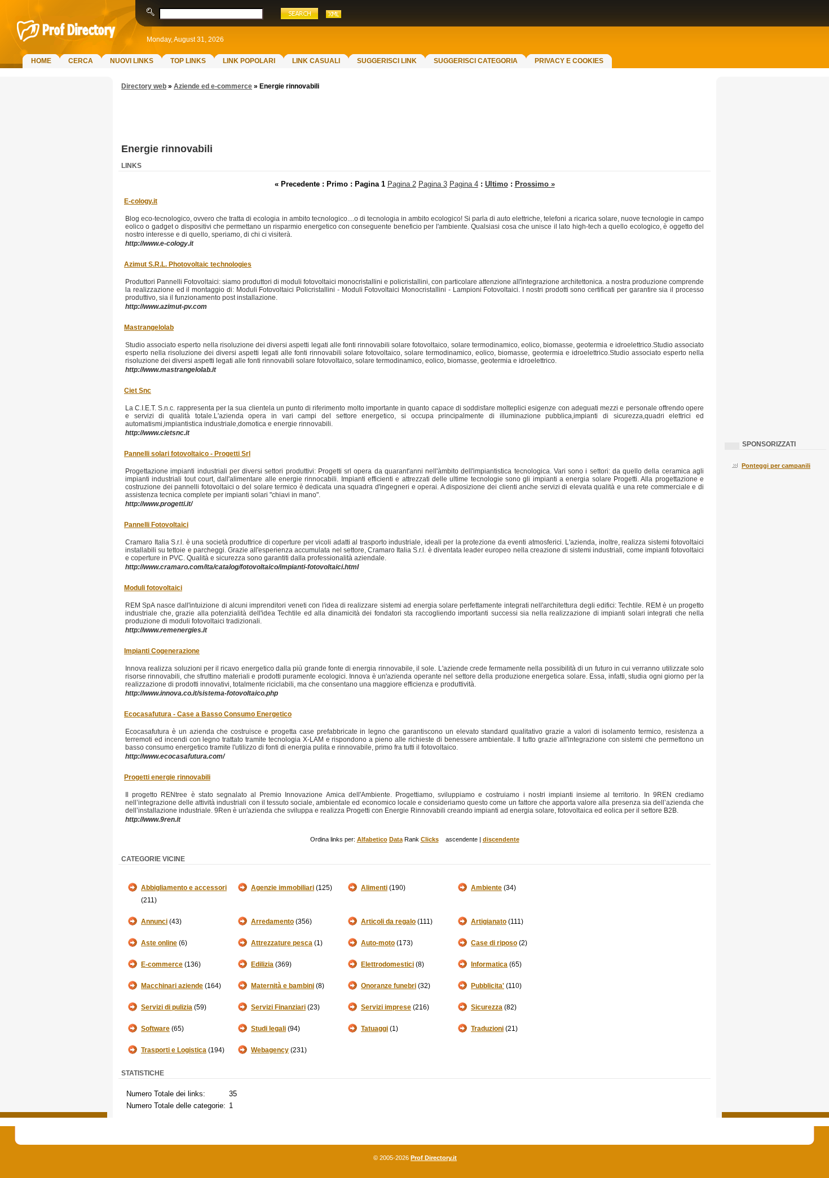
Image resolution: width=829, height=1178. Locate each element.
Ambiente (486, 888)
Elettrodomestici (387, 964)
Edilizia (262, 964)
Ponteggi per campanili (776, 465)
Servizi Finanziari (278, 1007)
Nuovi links (131, 61)
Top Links (188, 61)
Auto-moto (378, 943)
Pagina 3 (432, 184)
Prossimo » (535, 184)
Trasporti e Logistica (173, 1050)
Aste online (159, 943)
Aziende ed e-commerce (213, 86)
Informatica (489, 964)
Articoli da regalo (388, 921)
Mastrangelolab (149, 327)
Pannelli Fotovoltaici (156, 525)
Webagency (270, 1050)
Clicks (430, 839)
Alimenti (374, 888)
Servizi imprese (386, 1007)
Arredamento (272, 921)
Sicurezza (486, 1007)
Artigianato (488, 921)
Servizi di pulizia (166, 1007)
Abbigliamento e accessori (184, 888)
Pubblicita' (487, 986)
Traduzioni (487, 1029)
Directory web (143, 86)
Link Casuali (316, 61)
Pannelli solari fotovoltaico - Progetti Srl (187, 454)
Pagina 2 (401, 184)
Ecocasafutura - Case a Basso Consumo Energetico (208, 714)
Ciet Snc (137, 391)
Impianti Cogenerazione (162, 651)
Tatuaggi (374, 1029)
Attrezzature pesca (281, 943)
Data (396, 839)
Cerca (80, 61)
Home (41, 61)
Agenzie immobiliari (282, 888)
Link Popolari (249, 61)
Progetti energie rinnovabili (167, 777)
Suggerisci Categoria (476, 61)
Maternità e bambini (282, 986)
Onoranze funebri (388, 986)
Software (155, 1029)
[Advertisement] (53, 263)
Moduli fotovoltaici (153, 588)
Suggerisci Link (387, 61)
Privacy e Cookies (569, 61)
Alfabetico (372, 839)
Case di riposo (494, 943)
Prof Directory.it (434, 1157)
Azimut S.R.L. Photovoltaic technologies (188, 264)
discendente (501, 839)
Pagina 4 (463, 184)
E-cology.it (140, 201)
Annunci (154, 921)
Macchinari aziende (172, 986)
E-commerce (162, 964)
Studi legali (268, 1029)
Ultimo (496, 184)
